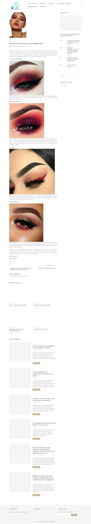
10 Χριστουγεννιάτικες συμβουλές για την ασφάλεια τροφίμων (44, 347)
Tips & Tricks (43, 6)
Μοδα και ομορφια (32, 6)
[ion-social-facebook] (61, 86)
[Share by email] (15, 262)
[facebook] (53, 265)
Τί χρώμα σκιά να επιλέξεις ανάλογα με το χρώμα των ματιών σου (73, 42)
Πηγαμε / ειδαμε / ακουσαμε (64, 3)
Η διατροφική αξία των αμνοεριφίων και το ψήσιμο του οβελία (43, 374)
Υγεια (29, 3)
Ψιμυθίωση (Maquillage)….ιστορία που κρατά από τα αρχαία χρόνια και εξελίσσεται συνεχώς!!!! (73, 50)
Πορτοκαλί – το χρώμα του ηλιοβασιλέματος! (16, 329)
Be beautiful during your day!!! (42, 305)
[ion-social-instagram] (64, 86)
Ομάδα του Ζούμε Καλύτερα (19, 46)
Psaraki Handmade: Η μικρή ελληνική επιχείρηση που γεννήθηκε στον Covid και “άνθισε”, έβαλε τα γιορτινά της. (44, 450)
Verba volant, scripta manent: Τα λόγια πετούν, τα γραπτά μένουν (73, 59)
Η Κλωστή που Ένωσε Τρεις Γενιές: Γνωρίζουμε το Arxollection (44, 399)
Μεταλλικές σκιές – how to (41, 329)
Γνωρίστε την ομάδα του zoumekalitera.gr (18, 512)
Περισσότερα (36, 363)
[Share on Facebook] (10, 262)
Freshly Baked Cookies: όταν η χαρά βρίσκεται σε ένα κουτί (44, 424)
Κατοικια (35, 3)
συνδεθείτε (25, 276)
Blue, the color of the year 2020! (17, 305)
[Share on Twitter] (13, 262)
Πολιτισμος (42, 3)
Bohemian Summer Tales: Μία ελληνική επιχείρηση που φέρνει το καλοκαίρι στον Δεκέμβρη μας (43, 478)
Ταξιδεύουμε (51, 3)
